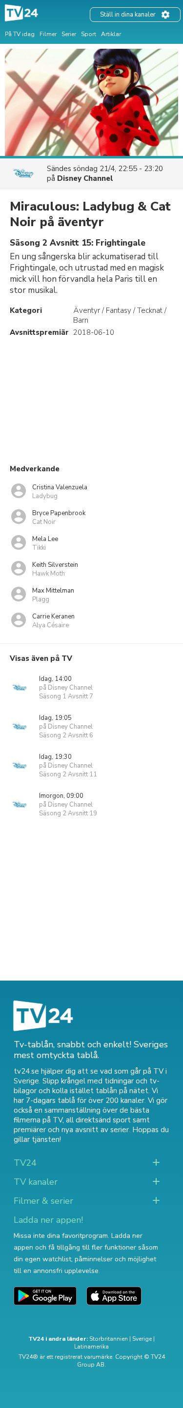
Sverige (142, 1339)
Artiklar (111, 34)
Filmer (48, 34)
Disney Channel (85, 178)
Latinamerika (91, 1346)
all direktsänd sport (98, 1120)
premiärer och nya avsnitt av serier (71, 1130)
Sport (88, 34)
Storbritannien (108, 1339)
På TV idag (20, 34)
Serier (68, 34)
